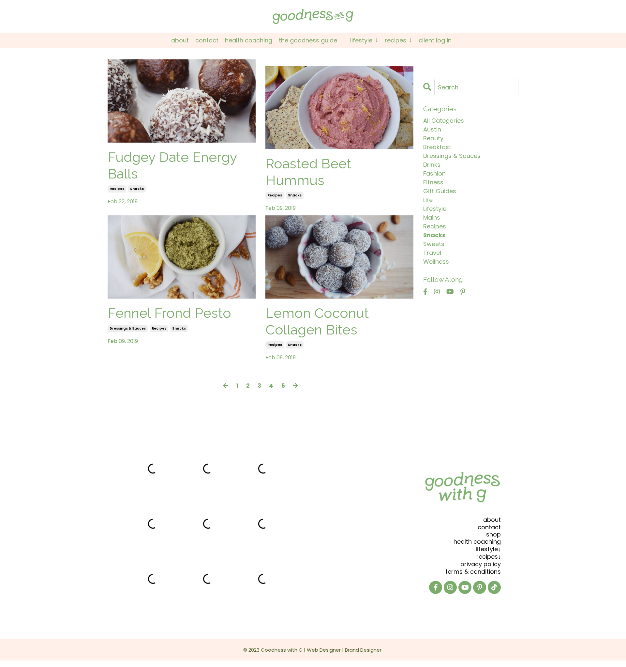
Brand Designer (363, 649)
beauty (433, 138)
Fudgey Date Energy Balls (172, 165)
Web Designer (324, 649)
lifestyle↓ (488, 549)
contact (489, 527)
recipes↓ (488, 556)
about (492, 520)
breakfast (437, 147)
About (180, 40)
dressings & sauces (128, 328)
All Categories (443, 120)
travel (432, 253)
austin (432, 129)
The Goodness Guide (308, 40)
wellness (436, 261)
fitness (433, 182)
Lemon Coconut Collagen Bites (317, 321)
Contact (206, 40)
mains (431, 217)
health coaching (477, 541)
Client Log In (435, 40)
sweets (433, 244)
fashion (434, 173)
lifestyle (434, 209)
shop (493, 534)
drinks (431, 165)
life (428, 200)
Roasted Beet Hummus (308, 172)
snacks (137, 188)
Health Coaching (248, 40)
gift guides (439, 191)
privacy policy (480, 564)
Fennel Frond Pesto (169, 313)
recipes (117, 188)
